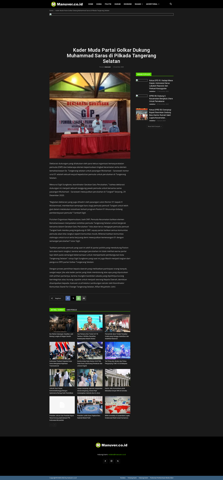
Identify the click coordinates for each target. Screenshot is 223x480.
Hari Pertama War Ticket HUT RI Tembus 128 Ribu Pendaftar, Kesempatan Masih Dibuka (87, 336)
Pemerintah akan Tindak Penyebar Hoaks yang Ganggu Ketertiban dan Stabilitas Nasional (117, 336)
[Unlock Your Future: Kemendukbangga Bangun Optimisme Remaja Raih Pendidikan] (62, 377)
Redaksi (122, 478)
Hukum (118, 4)
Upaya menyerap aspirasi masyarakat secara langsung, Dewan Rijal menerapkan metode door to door (89, 390)
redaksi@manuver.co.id (117, 454)
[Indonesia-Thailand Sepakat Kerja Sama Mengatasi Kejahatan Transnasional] (62, 350)
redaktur (152, 91)
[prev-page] (50, 424)
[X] (73, 298)
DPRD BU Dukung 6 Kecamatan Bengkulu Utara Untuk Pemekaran (161, 98)
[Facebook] (68, 298)
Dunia (99, 4)
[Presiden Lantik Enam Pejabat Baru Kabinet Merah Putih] (90, 405)
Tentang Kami (132, 478)
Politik (108, 4)
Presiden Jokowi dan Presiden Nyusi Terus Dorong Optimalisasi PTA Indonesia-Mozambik (61, 418)
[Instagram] (111, 461)
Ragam (138, 4)
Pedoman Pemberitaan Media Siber (162, 478)
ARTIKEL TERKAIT (57, 310)
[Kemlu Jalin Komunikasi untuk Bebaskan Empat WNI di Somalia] (117, 377)
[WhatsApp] (78, 298)
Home (90, 4)
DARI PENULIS (72, 310)
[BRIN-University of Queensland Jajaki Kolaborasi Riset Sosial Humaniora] (117, 405)
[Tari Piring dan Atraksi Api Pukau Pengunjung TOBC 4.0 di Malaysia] (117, 350)
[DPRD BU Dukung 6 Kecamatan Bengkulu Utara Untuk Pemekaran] (142, 100)
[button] (171, 4)
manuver (108, 67)
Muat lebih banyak (154, 126)
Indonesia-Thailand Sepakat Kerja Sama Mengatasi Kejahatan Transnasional (60, 363)
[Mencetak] (84, 298)
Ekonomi (128, 4)
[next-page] (54, 424)
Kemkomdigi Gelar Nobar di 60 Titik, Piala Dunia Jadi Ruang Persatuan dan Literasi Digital (89, 363)
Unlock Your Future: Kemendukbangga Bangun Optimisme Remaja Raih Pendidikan (61, 390)
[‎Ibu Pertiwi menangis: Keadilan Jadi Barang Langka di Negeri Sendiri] (62, 323)
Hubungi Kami (143, 478)
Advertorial (151, 4)
